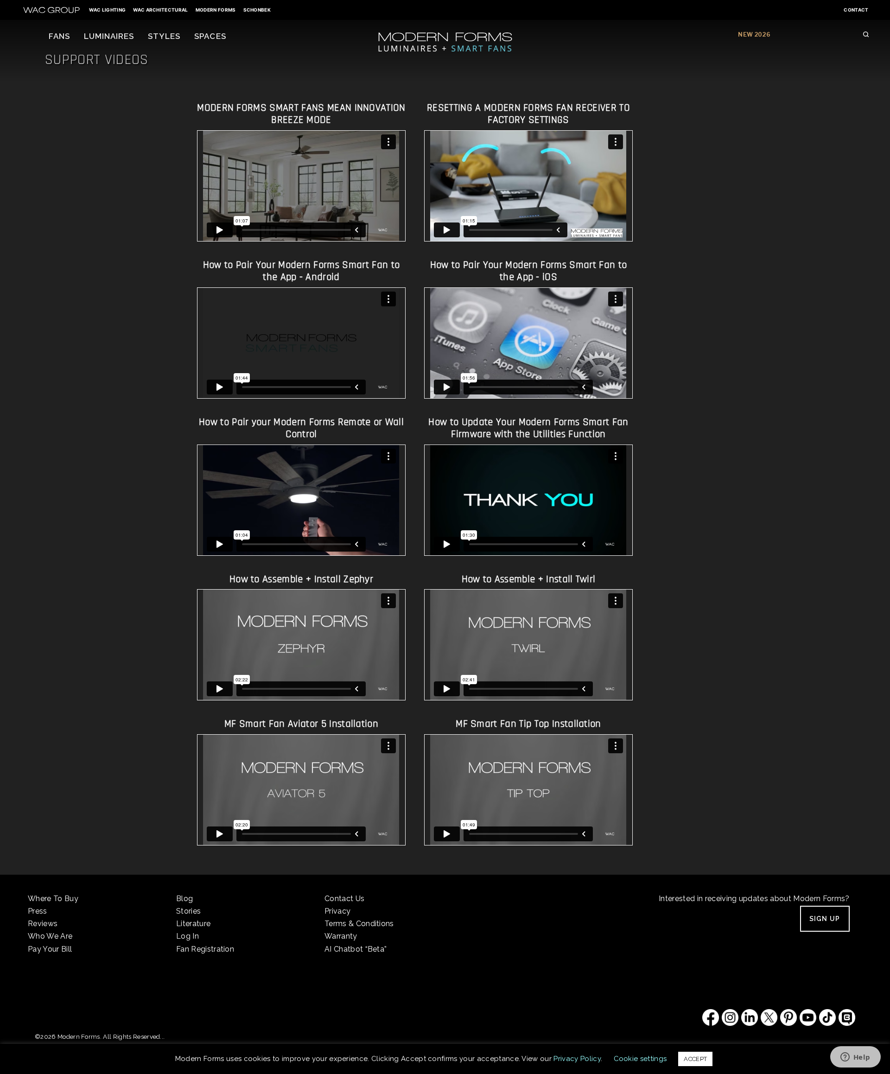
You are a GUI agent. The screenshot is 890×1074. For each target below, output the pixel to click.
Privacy (337, 911)
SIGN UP (824, 918)
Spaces (210, 36)
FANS (59, 36)
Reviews (42, 923)
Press (37, 911)
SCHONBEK (257, 10)
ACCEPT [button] (695, 1058)
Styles (164, 36)
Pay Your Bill (50, 949)
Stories (188, 911)
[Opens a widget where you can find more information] (855, 1057)
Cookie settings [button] (640, 1059)
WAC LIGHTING (107, 10)
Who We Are (50, 936)
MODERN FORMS (216, 10)
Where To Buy (53, 898)
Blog (184, 898)
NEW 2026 (754, 34)
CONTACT (856, 10)
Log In (187, 936)
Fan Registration (205, 949)
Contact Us (344, 898)
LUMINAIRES (109, 36)
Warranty (340, 936)
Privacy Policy (576, 1059)
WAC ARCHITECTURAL (160, 10)
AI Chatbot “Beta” (355, 949)
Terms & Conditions (359, 923)
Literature (193, 923)
